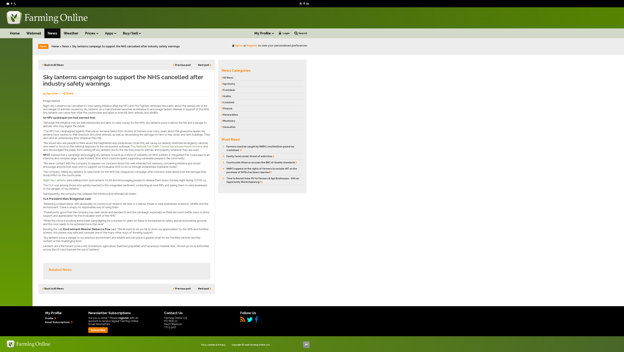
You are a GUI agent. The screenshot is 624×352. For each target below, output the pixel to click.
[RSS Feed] (301, 3)
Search (302, 33)
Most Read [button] (230, 139)
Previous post (183, 65)
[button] (262, 70)
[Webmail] (7, 3)
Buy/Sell (131, 33)
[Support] (11, 3)
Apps (109, 33)
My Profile (263, 33)
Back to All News (54, 65)
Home (15, 33)
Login (286, 33)
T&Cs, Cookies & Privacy (213, 345)
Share (69, 93)
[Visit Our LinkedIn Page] (307, 3)
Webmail (33, 33)
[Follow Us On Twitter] (250, 321)
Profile (49, 318)
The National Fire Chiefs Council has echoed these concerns (167, 146)
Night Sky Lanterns (54, 180)
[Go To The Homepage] (28, 343)
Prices (90, 33)
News (52, 33)
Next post (204, 65)
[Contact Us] (15, 3)
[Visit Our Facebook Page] (304, 3)
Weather (71, 33)
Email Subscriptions (57, 322)
